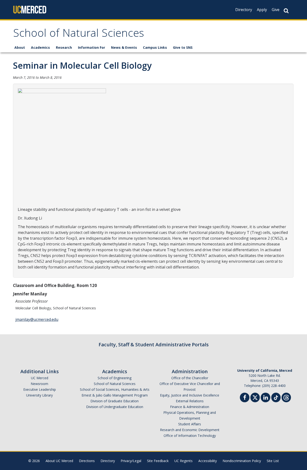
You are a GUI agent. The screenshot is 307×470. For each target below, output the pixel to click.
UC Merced (39, 378)
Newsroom (39, 383)
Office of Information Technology (190, 435)
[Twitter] (255, 397)
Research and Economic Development (189, 429)
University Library (39, 395)
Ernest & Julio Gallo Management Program (115, 395)
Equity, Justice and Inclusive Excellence (189, 395)
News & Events (124, 47)
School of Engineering (114, 378)
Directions (87, 460)
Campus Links (155, 47)
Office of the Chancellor (189, 378)
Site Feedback (158, 460)
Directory (243, 9)
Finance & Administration (189, 406)
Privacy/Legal (131, 460)
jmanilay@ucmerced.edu (36, 319)
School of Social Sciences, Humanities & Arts (114, 389)
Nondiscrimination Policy (242, 460)
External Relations (190, 401)
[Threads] (286, 397)
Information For (91, 47)
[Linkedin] (265, 398)
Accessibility (207, 460)
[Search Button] (286, 10)
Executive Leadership (39, 389)
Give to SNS (183, 47)
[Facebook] (244, 398)
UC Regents (183, 460)
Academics (40, 47)
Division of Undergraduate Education (114, 406)
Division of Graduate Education (114, 401)
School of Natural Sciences (78, 34)
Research (64, 47)
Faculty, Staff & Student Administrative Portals (154, 344)
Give (275, 9)
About (19, 47)
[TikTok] (276, 397)
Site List (273, 460)
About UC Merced (59, 460)
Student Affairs (189, 424)
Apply (262, 9)
